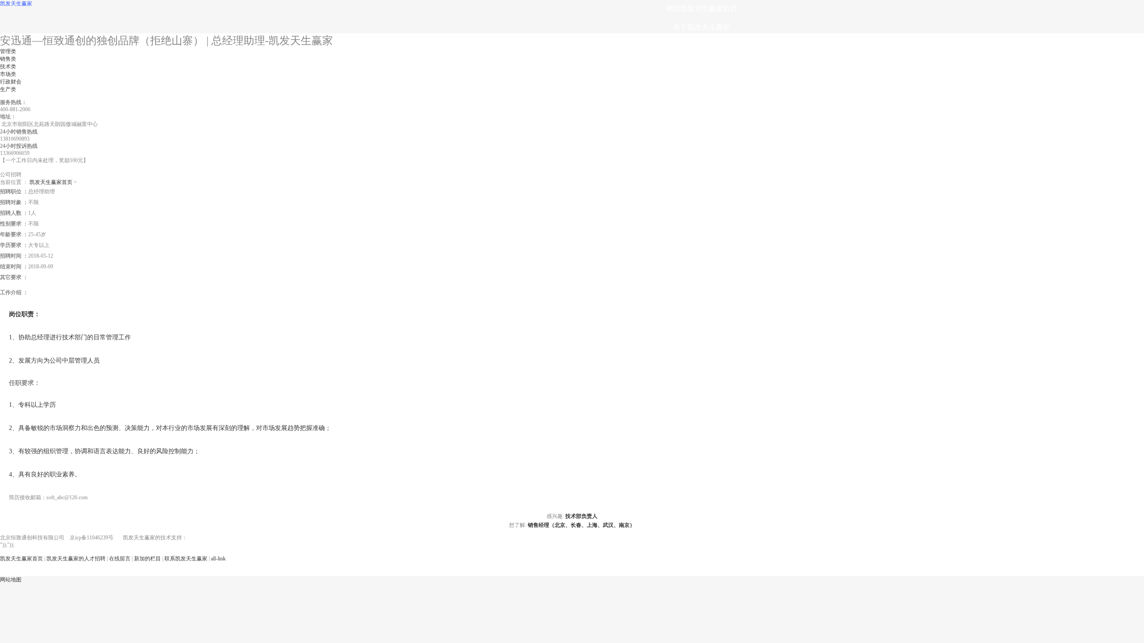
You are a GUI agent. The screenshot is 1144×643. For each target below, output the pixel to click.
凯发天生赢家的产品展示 (701, 45)
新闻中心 (701, 118)
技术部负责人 (581, 516)
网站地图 (10, 579)
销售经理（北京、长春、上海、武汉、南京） (581, 525)
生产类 (8, 89)
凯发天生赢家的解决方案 (701, 63)
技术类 (8, 66)
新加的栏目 (147, 558)
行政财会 (10, 82)
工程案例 (701, 82)
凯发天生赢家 (16, 3)
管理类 (8, 51)
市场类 (8, 74)
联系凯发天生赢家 (701, 173)
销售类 (8, 59)
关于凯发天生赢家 (701, 27)
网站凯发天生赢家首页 (701, 9)
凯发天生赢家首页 (51, 182)
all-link (218, 558)
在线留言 (701, 155)
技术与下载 (701, 100)
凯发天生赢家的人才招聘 (701, 137)
